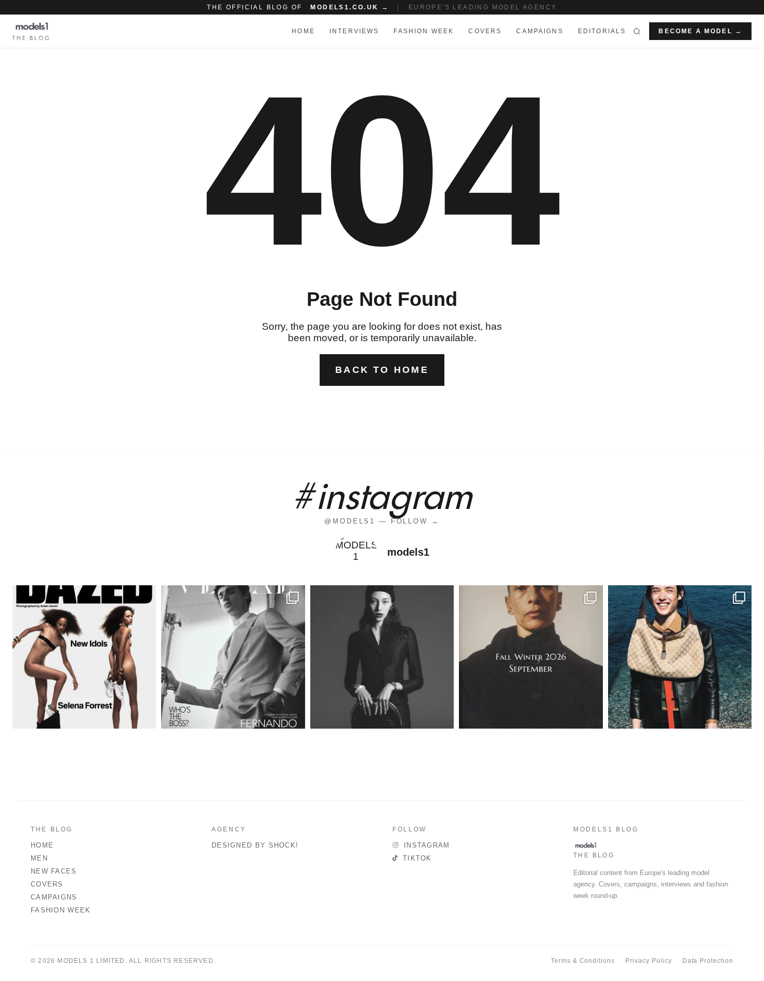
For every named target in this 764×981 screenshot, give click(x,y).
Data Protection (707, 960)
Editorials (602, 31)
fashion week (423, 31)
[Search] (637, 31)
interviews (354, 31)
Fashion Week (61, 910)
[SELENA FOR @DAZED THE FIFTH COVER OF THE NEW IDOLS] (84, 657)
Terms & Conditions (583, 960)
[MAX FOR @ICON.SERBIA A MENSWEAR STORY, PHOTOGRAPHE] (680, 657)
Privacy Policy (648, 960)
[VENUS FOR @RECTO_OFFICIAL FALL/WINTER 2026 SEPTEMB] (530, 657)
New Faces (54, 871)
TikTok (417, 858)
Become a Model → (700, 31)
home (303, 31)
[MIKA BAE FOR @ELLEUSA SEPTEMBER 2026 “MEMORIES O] (382, 657)
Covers (485, 31)
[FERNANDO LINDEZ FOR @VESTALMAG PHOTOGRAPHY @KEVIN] (233, 657)
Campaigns (539, 31)
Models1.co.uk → (349, 7)
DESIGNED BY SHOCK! (255, 845)
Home (42, 845)
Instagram (427, 845)
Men (39, 858)
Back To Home (382, 370)
